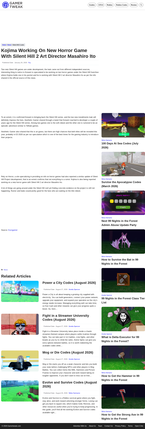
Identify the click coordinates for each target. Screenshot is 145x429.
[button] (141, 5)
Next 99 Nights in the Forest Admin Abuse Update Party (120, 222)
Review (134, 5)
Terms (130, 426)
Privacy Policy (120, 426)
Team (100, 426)
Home (4, 45)
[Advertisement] (72, 26)
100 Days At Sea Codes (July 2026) (120, 145)
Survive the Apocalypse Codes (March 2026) (121, 184)
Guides (92, 5)
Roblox (109, 5)
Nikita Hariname (74, 393)
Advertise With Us (80, 426)
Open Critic (139, 426)
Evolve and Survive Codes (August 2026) (69, 384)
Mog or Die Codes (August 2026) (67, 352)
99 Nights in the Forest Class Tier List (123, 300)
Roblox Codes (121, 5)
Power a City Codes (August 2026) (69, 283)
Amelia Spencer (74, 289)
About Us (92, 426)
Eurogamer (13, 230)
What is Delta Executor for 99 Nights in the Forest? (120, 339)
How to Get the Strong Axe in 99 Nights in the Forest (122, 416)
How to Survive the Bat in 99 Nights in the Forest (120, 261)
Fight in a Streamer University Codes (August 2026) (65, 317)
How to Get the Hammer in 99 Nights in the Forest (120, 377)
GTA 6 (100, 5)
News (9, 45)
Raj (29, 62)
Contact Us (108, 426)
